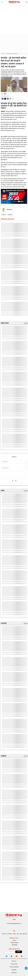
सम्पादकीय (4, 623)
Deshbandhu (14, 944)
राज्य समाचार (9, 933)
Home (3, 53)
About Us (14, 961)
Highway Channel (14, 942)
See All (25, 323)
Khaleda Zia (4, 214)
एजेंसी (5, 94)
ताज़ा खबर (4, 933)
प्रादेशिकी (3, 756)
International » (9, 53)
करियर (20, 933)
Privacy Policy (14, 964)
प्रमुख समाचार (5, 323)
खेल (17, 933)
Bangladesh (10, 214)
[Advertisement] (14, 18)
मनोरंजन (14, 933)
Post (15, 480)
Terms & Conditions (14, 967)
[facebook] (2, 99)
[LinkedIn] (8, 99)
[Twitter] (5, 99)
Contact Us (14, 972)
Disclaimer (14, 969)
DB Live (14, 940)
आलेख (2, 490)
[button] (2, 3)
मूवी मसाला (25, 933)
